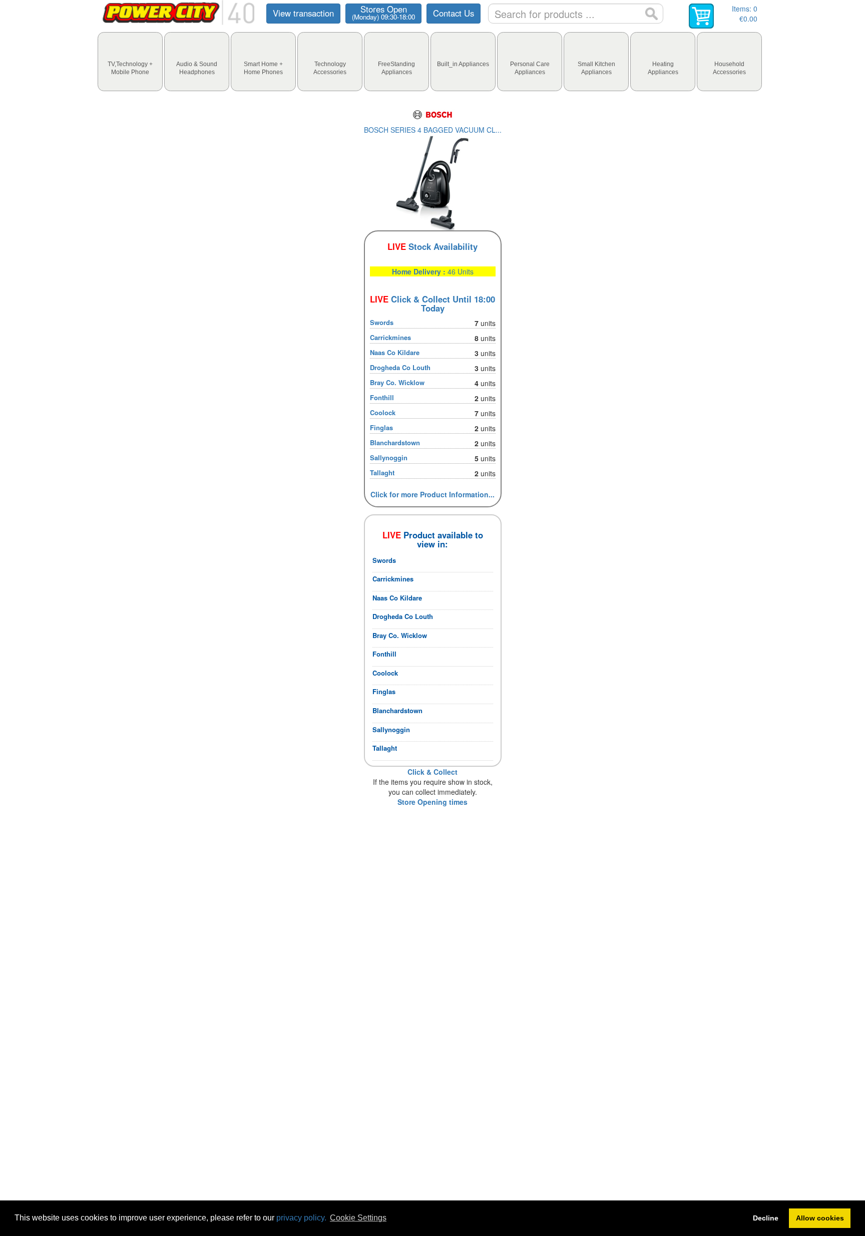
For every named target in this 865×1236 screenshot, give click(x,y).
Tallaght (382, 472)
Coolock (382, 412)
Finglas (381, 427)
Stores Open (383, 13)
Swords (381, 322)
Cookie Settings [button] (358, 1217)
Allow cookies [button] (820, 1218)
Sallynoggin (388, 457)
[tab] (130, 61)
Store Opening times (432, 802)
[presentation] (130, 62)
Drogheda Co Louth (400, 367)
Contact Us (453, 13)
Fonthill (382, 397)
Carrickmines (390, 337)
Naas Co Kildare (394, 352)
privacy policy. (301, 1217)
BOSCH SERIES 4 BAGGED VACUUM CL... (433, 130)
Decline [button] (765, 1218)
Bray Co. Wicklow (397, 382)
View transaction (303, 13)
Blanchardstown (395, 442)
